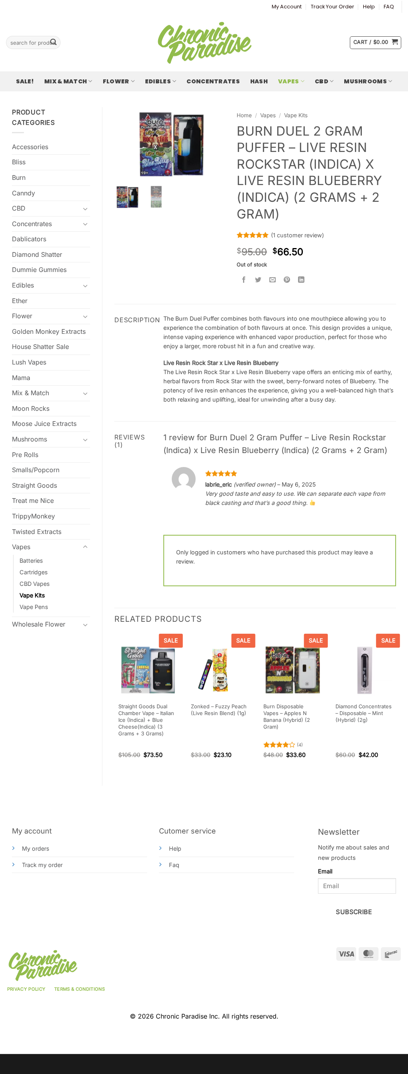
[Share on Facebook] (244, 280)
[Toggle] (85, 208)
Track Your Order (332, 6)
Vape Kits (32, 595)
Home (244, 115)
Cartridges (34, 572)
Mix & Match (65, 81)
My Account (287, 6)
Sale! (25, 81)
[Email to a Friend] (272, 280)
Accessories (30, 147)
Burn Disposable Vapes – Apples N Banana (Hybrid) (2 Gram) (286, 716)
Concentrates (212, 81)
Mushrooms (365, 81)
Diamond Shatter (37, 254)
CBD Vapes (35, 583)
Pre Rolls (25, 455)
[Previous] (115, 703)
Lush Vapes (29, 362)
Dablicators (29, 239)
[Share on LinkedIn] (301, 280)
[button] (375, 42)
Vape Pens (34, 606)
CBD (321, 81)
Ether (19, 301)
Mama (21, 378)
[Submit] (53, 42)
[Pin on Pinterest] (287, 280)
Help (369, 6)
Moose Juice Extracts (44, 424)
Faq (174, 864)
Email (325, 871)
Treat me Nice (33, 500)
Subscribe (354, 912)
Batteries (31, 560)
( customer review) (297, 235)
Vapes (288, 81)
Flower (116, 81)
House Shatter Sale (40, 347)
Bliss (19, 162)
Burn (19, 177)
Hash (259, 81)
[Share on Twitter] (258, 280)
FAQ (389, 6)
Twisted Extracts (36, 532)
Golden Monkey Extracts (49, 331)
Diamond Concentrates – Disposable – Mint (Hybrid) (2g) (363, 713)
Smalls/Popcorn (35, 470)
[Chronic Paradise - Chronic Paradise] (204, 42)
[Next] (396, 703)
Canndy (23, 193)
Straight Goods (34, 485)
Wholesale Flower (38, 624)
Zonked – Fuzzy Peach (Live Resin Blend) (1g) (219, 709)
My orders (35, 848)
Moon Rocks (30, 408)
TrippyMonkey (33, 516)
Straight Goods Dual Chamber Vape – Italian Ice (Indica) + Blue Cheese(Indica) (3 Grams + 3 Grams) (146, 719)
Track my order (42, 864)
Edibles (158, 81)
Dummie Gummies (39, 270)
